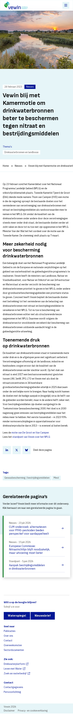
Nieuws (18, 165)
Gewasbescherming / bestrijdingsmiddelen (27, 477)
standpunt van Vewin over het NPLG (31, 436)
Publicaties (9, 631)
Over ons (8, 635)
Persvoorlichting (12, 691)
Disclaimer (9, 710)
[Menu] (65, 5)
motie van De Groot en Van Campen (30, 432)
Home (6, 165)
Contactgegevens (13, 687)
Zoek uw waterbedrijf (15, 673)
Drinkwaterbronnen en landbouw (21, 152)
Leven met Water (13, 668)
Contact (8, 640)
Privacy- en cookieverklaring (33, 710)
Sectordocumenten (14, 650)
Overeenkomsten (13, 645)
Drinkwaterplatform (14, 663)
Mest (56, 477)
